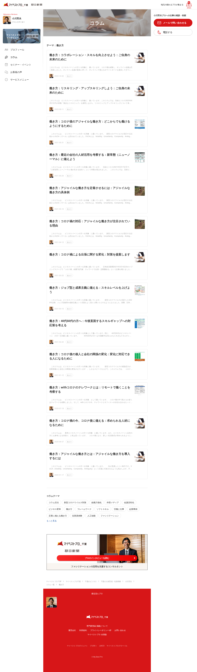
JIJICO (101, 645)
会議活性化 (129, 502)
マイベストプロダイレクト (77, 645)
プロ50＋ (93, 645)
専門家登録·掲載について (97, 626)
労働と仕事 (119, 509)
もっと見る (52, 520)
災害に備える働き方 (58, 515)
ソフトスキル (103, 509)
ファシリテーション (110, 515)
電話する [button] (167, 32)
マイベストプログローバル (117, 645)
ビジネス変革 (55, 509)
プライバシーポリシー (99, 630)
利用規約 (83, 630)
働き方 (69, 76)
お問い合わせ (120, 630)
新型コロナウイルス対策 (75, 502)
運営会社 (72, 630)
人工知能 (91, 515)
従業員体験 (77, 515)
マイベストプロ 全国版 (97, 634)
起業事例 (133, 509)
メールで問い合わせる (175, 22)
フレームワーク (84, 509)
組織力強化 (96, 502)
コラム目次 (54, 502)
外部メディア (113, 502)
